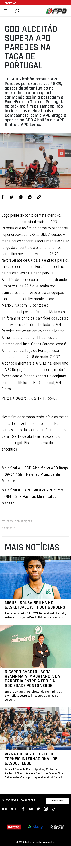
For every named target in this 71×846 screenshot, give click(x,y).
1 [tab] (35, 183)
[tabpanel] (35, 160)
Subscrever (57, 800)
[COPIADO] (39, 197)
